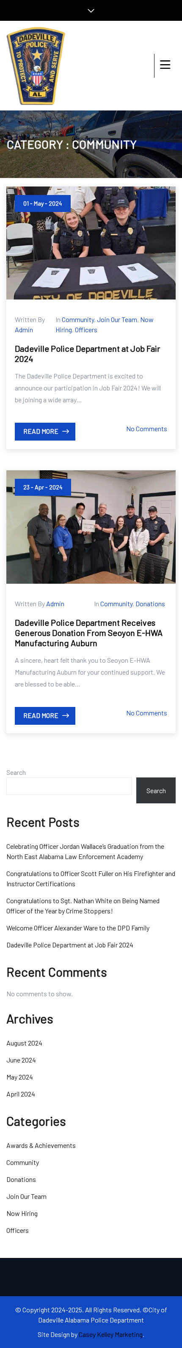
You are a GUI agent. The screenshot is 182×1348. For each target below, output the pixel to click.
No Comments (146, 428)
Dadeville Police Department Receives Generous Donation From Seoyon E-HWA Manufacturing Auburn (89, 632)
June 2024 (21, 1060)
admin (24, 329)
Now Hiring (22, 1213)
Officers (86, 329)
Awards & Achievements (41, 1145)
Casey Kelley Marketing (111, 1334)
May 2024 (19, 1077)
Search (16, 772)
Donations (150, 603)
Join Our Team (117, 319)
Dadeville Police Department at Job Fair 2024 (69, 945)
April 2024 (20, 1094)
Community (78, 319)
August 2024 (24, 1043)
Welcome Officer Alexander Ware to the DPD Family (77, 928)
